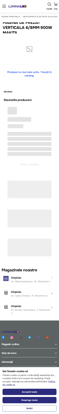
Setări (29, 408)
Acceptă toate (29, 391)
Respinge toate (29, 400)
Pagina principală (11, 17)
